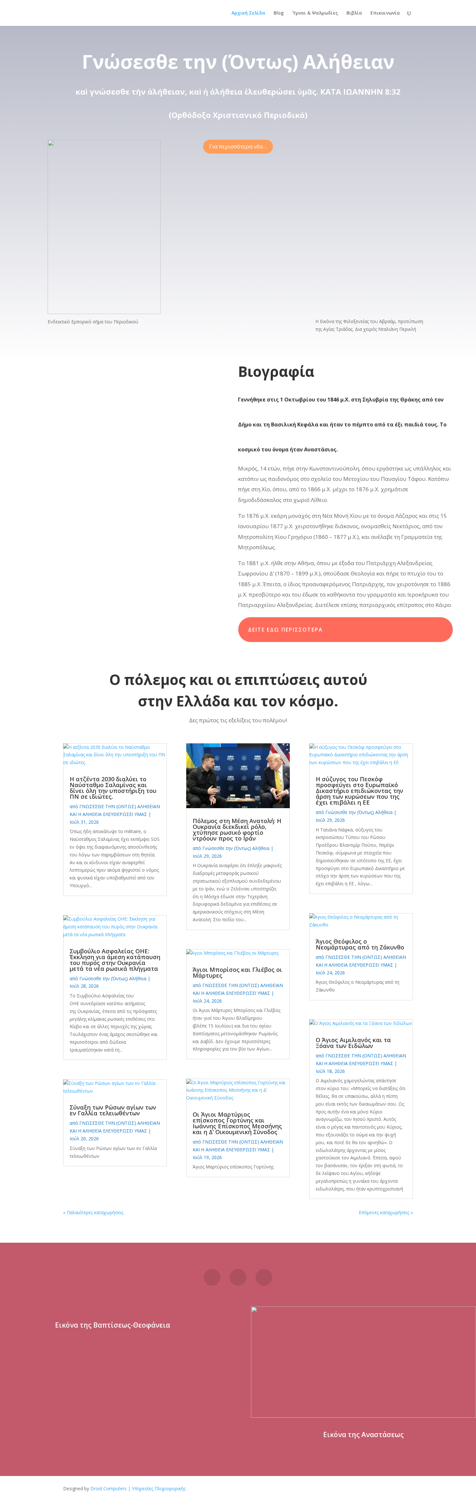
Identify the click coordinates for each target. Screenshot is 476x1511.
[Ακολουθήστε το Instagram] (263, 1277)
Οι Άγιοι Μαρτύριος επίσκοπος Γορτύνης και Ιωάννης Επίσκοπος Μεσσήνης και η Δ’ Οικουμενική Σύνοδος (237, 1123)
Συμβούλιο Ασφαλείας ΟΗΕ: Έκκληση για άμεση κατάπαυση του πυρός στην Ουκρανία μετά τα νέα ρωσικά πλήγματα (115, 959)
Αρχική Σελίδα (248, 13)
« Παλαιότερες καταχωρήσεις (93, 1212)
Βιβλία (354, 13)
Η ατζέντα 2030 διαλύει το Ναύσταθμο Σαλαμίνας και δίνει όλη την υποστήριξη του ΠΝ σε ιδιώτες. (113, 787)
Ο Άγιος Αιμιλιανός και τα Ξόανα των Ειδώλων (353, 1043)
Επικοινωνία (385, 13)
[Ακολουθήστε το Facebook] (212, 1277)
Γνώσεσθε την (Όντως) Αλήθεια (112, 978)
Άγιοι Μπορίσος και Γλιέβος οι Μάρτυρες (237, 972)
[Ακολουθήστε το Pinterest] (238, 1277)
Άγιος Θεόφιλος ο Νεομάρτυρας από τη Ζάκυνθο (360, 944)
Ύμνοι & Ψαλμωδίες (315, 13)
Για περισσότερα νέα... (238, 146)
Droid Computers (108, 1488)
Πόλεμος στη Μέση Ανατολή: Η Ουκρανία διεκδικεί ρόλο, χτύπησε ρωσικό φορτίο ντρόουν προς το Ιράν (237, 829)
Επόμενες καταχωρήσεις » (386, 1212)
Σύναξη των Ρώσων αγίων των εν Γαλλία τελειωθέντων (113, 1110)
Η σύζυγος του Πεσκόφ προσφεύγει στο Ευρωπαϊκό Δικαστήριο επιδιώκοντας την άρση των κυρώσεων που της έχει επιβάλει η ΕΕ (359, 790)
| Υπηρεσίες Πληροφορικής (157, 1488)
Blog (279, 13)
